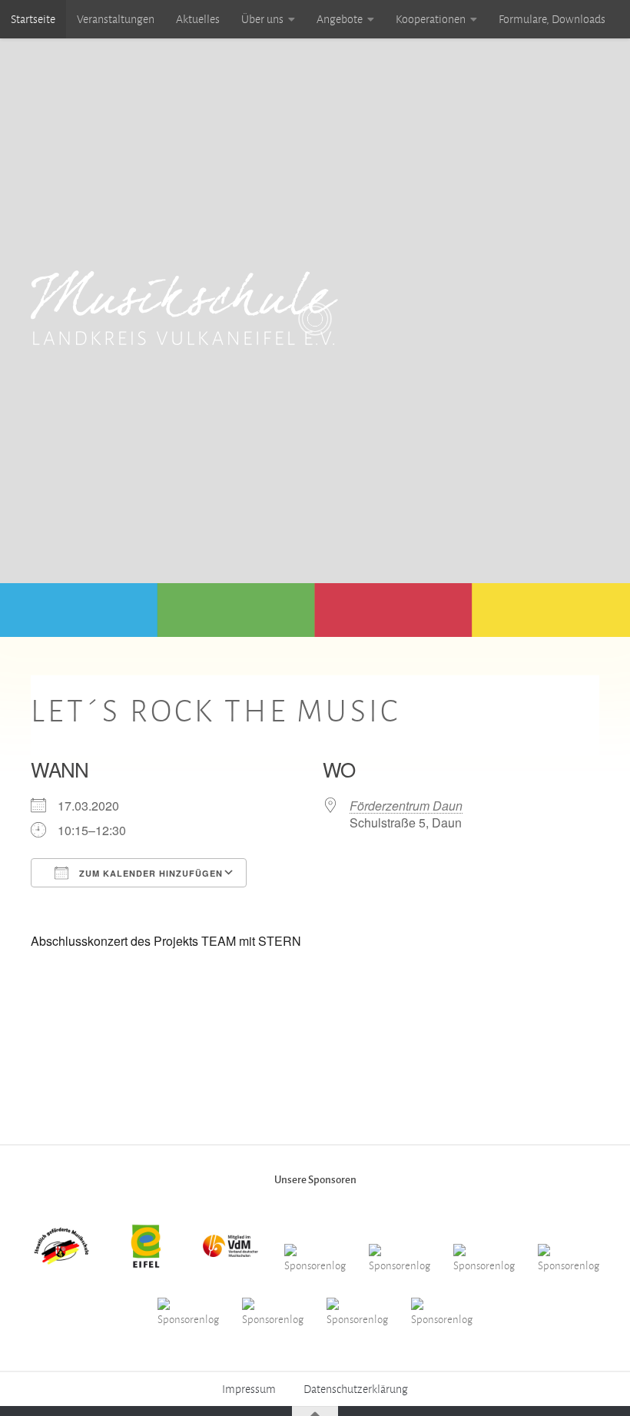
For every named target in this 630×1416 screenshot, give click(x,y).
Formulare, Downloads (552, 19)
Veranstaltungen (115, 19)
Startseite (33, 19)
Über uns (262, 19)
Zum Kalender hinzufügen (149, 873)
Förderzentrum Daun (406, 805)
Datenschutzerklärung (355, 1389)
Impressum (249, 1389)
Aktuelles (198, 19)
